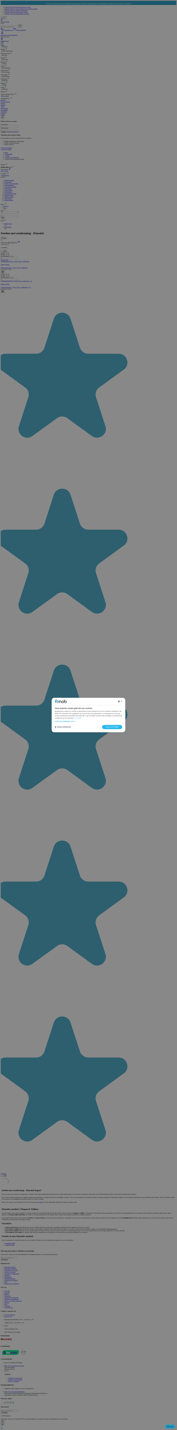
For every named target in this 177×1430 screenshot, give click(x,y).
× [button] (121, 701)
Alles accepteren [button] (112, 727)
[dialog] (88, 715)
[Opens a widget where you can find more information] (170, 1426)
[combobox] (119, 701)
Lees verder (77, 718)
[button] (88, 721)
